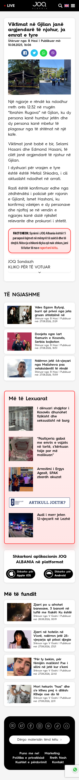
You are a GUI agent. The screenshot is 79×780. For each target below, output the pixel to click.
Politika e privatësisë (28, 758)
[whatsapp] (48, 725)
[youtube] (12, 725)
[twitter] (21, 725)
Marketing (52, 753)
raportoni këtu (49, 248)
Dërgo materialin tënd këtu (37, 739)
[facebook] (30, 725)
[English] (66, 5)
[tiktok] (57, 725)
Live (11, 6)
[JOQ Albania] (39, 6)
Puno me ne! (29, 753)
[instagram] (39, 725)
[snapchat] (66, 725)
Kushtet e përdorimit (31, 762)
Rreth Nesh (58, 758)
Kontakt (58, 762)
